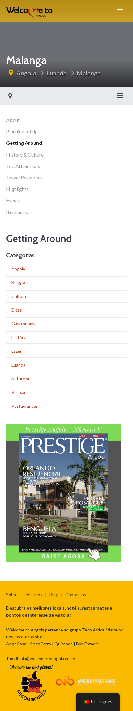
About (13, 120)
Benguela (20, 282)
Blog (53, 594)
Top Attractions (23, 166)
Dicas (16, 309)
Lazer (16, 351)
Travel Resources (24, 177)
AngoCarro (40, 643)
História (19, 337)
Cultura (18, 296)
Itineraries (17, 212)
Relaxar (18, 392)
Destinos (33, 594)
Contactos (75, 594)
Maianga (89, 73)
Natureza (20, 378)
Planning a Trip (22, 131)
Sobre (12, 594)
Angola (26, 73)
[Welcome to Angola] (29, 11)
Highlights (17, 189)
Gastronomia (23, 323)
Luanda (56, 73)
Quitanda (63, 643)
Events (13, 200)
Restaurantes (24, 406)
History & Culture (25, 154)
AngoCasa (16, 643)
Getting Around (24, 143)
